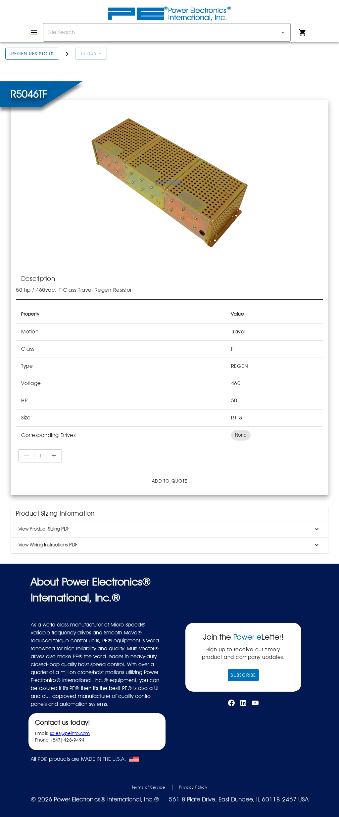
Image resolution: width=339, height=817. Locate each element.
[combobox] (167, 32)
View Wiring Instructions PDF (48, 545)
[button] (283, 32)
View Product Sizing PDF (44, 529)
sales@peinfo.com (70, 733)
